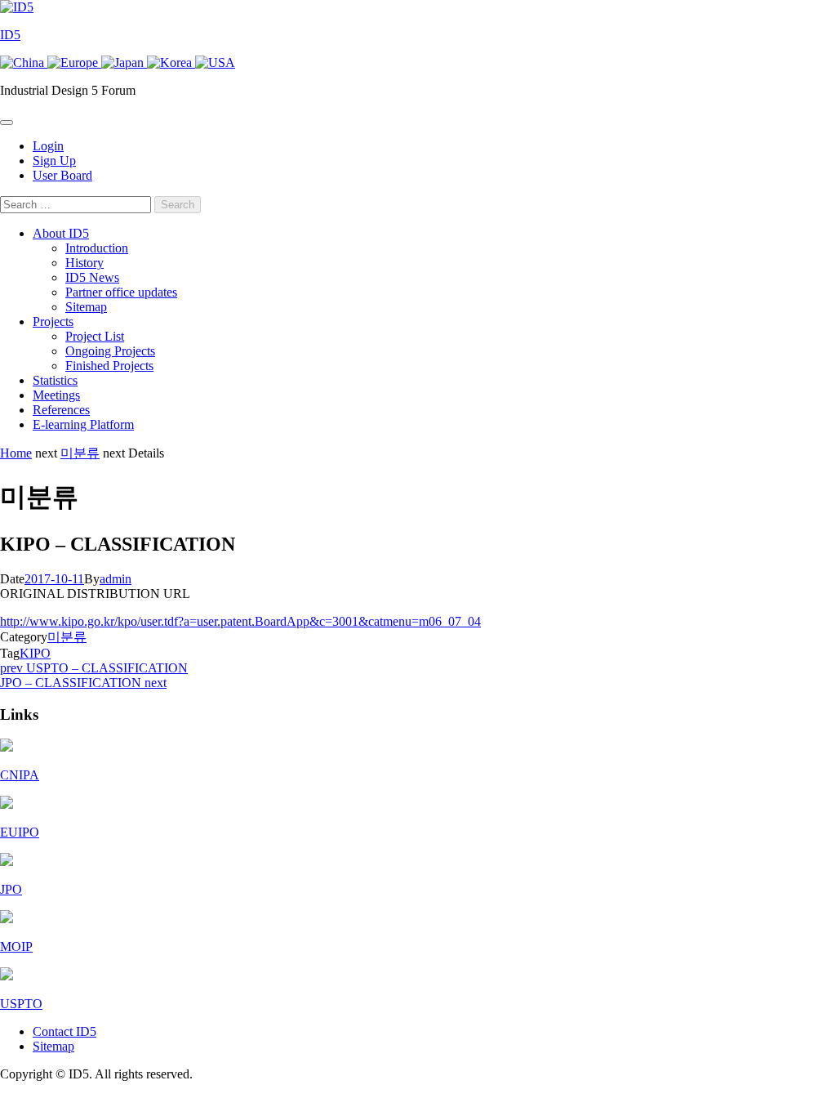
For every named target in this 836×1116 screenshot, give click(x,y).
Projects (53, 321)
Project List (94, 336)
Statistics (55, 380)
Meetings (56, 395)
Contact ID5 (64, 1031)
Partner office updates (121, 292)
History (84, 263)
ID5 (10, 35)
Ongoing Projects (110, 351)
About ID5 (61, 233)
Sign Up (54, 160)
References (61, 410)
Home (16, 453)
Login (48, 146)
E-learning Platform (83, 424)
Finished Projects (109, 366)
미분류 (80, 453)
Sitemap (86, 307)
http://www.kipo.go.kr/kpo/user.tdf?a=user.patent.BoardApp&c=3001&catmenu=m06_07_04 (240, 621)
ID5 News (92, 277)
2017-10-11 (54, 579)
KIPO (35, 653)
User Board (62, 175)
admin (115, 579)
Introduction (96, 248)
